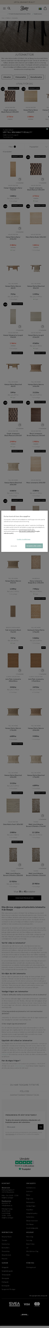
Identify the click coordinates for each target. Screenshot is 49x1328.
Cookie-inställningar (24, 539)
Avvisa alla (14, 545)
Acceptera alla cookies (34, 545)
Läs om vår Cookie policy (27, 531)
